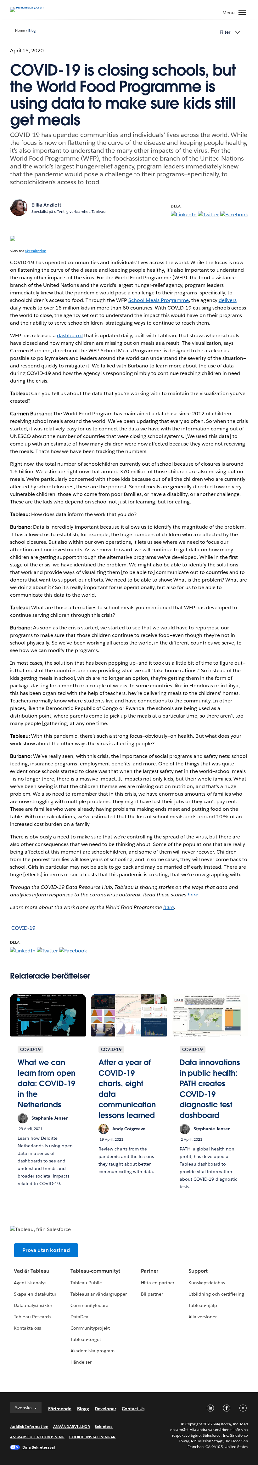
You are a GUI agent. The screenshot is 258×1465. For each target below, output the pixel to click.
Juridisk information (29, 1426)
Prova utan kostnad (46, 1250)
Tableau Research (32, 1317)
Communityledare (89, 1305)
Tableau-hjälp (202, 1305)
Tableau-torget (85, 1339)
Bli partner (152, 1294)
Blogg (83, 1408)
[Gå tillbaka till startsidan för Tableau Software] (32, 6)
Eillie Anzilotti (47, 205)
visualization (35, 250)
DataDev (79, 1317)
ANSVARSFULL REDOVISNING (37, 1436)
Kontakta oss (27, 1328)
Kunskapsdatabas (206, 1283)
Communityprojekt (90, 1328)
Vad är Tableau (31, 1271)
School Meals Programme (158, 300)
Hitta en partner (157, 1283)
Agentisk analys (30, 1283)
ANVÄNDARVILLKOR (71, 1426)
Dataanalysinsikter (33, 1305)
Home (20, 30)
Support (198, 1271)
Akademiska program (92, 1351)
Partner (149, 1271)
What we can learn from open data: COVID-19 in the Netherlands (47, 1084)
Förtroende (59, 1408)
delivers (228, 300)
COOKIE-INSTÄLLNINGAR (92, 1436)
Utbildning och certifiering (216, 1294)
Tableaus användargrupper (98, 1294)
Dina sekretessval (38, 1447)
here (193, 894)
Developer (105, 1408)
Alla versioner (202, 1317)
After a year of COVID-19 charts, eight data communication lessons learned (127, 1089)
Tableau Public (86, 1283)
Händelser (81, 1362)
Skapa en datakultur (35, 1294)
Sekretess (104, 1426)
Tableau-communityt (95, 1271)
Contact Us (133, 1408)
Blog (32, 30)
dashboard (69, 335)
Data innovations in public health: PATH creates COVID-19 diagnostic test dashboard (210, 1089)
